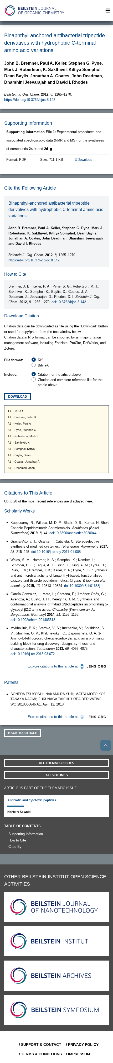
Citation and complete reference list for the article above (70, 382)
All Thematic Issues (56, 763)
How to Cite (17, 840)
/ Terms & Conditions (40, 1054)
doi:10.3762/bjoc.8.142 (69, 302)
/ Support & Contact (40, 1044)
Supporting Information (25, 834)
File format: (13, 360)
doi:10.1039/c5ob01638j (82, 586)
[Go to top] (105, 745)
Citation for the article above (59, 375)
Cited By (15, 847)
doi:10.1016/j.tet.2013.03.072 (33, 654)
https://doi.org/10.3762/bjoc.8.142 (29, 100)
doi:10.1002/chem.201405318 (33, 620)
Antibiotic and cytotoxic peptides (31, 800)
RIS (41, 360)
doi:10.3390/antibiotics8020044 (72, 533)
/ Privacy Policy (82, 1044)
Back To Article (22, 733)
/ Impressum (78, 1054)
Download (85, 160)
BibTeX (43, 365)
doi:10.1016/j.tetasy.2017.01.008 (56, 552)
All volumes (56, 775)
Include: (10, 375)
